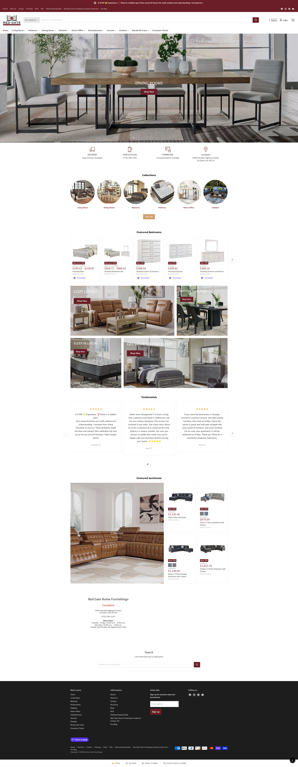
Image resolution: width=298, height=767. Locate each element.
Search (5, 9)
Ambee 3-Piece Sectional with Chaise (213, 570)
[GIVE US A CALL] (130, 154)
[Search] (256, 20)
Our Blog (104, 9)
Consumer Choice (160, 30)
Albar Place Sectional (177, 517)
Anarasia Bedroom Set (113, 271)
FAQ (42, 9)
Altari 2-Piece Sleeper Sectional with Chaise (177, 575)
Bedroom (33, 30)
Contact (21, 9)
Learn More (153, 93)
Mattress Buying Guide (54, 9)
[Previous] (66, 259)
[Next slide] (291, 88)
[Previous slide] (6, 88)
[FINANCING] (168, 154)
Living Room (18, 30)
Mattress (63, 30)
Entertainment (95, 30)
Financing (29, 9)
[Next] (232, 259)
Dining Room (48, 30)
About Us (13, 9)
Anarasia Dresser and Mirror (212, 271)
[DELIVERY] (92, 154)
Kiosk (37, 9)
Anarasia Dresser (175, 271)
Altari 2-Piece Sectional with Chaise (212, 523)
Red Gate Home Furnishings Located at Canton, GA (81, 9)
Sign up (155, 711)
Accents (111, 30)
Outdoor (123, 30)
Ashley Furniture (78, 274)
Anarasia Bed (78, 271)
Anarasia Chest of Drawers (147, 271)
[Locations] (206, 154)
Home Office (78, 30)
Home (5, 30)
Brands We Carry (140, 30)
